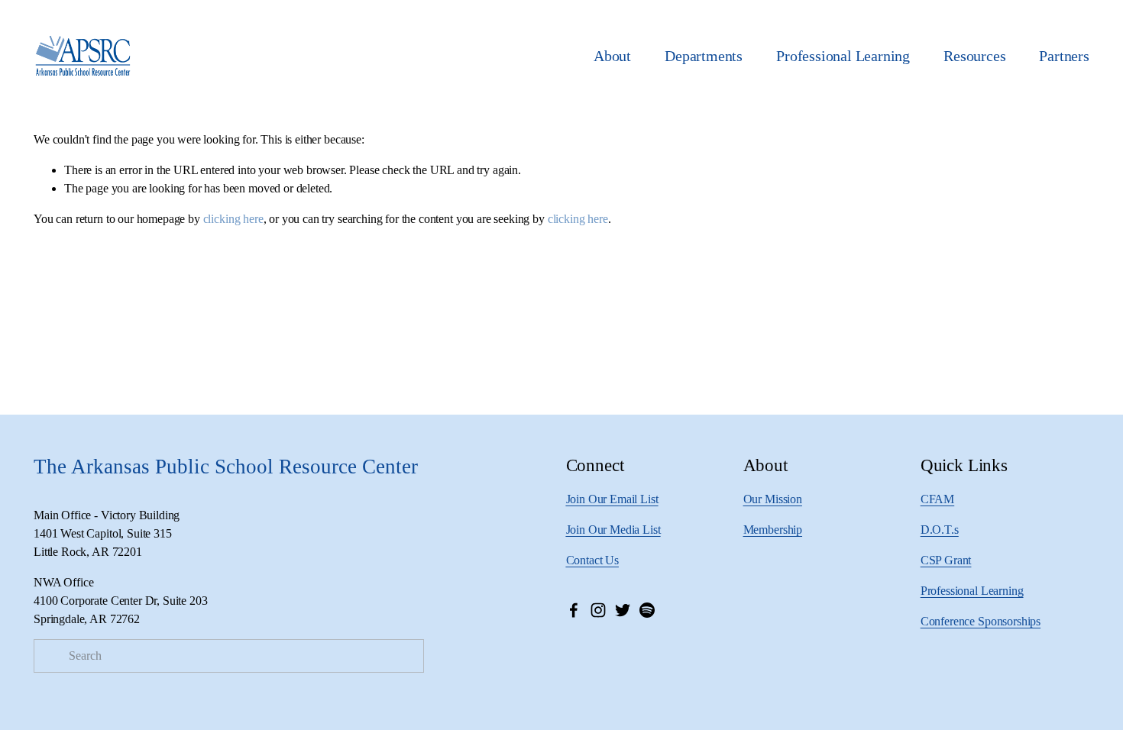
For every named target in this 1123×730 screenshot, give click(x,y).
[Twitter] (622, 610)
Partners (1064, 56)
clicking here (233, 218)
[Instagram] (598, 610)
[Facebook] (573, 610)
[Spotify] (647, 610)
